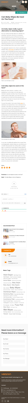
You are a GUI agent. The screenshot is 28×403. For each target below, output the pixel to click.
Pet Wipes (12, 305)
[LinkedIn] (7, 167)
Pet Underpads (6, 305)
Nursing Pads (11, 302)
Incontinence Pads (9, 299)
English (19, 2)
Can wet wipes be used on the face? (15, 174)
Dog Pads (11, 295)
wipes (21, 103)
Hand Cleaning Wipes (7, 297)
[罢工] (7, 203)
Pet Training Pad (21, 302)
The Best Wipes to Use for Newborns (13, 177)
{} (17, 203)
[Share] (9, 167)
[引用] (12, 203)
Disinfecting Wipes (8, 294)
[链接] (16, 203)
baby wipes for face (18, 22)
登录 (25, 194)
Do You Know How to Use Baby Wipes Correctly (17, 242)
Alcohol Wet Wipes (15, 278)
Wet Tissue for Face (15, 23)
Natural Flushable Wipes (8, 301)
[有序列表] (9, 203)
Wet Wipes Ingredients (17, 310)
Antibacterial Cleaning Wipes (16, 280)
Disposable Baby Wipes (19, 294)
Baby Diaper (16, 282)
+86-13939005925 (12, 256)
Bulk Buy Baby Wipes (6, 289)
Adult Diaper (8, 274)
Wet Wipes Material (7, 312)
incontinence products (19, 299)
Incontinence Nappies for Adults (18, 297)
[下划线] (6, 203)
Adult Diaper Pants (17, 275)
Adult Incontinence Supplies (15, 277)
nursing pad (6, 302)
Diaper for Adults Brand (18, 289)
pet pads (16, 302)
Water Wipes (6, 307)
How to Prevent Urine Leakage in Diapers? (16, 230)
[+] (19, 203)
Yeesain (5, 314)
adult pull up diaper (7, 278)
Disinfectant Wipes (9, 292)
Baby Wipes (15, 287)
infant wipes (11, 49)
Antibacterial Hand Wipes (7, 282)
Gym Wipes (15, 295)
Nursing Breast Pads (17, 301)
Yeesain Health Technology (15, 314)
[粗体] (3, 203)
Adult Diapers (6, 277)
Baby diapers (7, 285)
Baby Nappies (16, 285)
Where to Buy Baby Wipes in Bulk (17, 311)
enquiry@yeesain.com (13, 263)
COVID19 (12, 289)
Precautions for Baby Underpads (16, 235)
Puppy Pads (19, 305)
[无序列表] (11, 203)
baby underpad (6, 288)
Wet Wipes (8, 309)
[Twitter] (4, 167)
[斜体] (4, 203)
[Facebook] (2, 167)
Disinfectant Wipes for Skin (20, 292)
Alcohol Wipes (7, 280)
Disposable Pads (6, 295)
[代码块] (14, 203)
